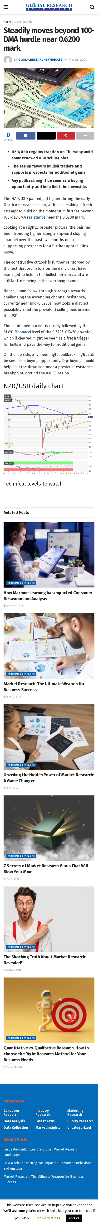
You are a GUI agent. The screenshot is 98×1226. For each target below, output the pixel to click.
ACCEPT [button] (74, 1218)
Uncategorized (79, 1128)
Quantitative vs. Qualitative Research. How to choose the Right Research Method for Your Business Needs (46, 1054)
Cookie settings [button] (47, 1218)
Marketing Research (75, 1113)
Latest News (45, 1121)
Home (7, 21)
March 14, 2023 (14, 1066)
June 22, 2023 (13, 696)
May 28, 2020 (78, 59)
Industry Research (42, 1113)
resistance (36, 217)
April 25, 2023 (13, 969)
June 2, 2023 (13, 787)
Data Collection (16, 1128)
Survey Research (80, 1121)
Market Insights (47, 1128)
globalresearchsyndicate (40, 59)
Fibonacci (23, 332)
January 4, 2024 (14, 605)
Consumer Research (21, 583)
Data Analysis (23, 21)
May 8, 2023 (12, 878)
